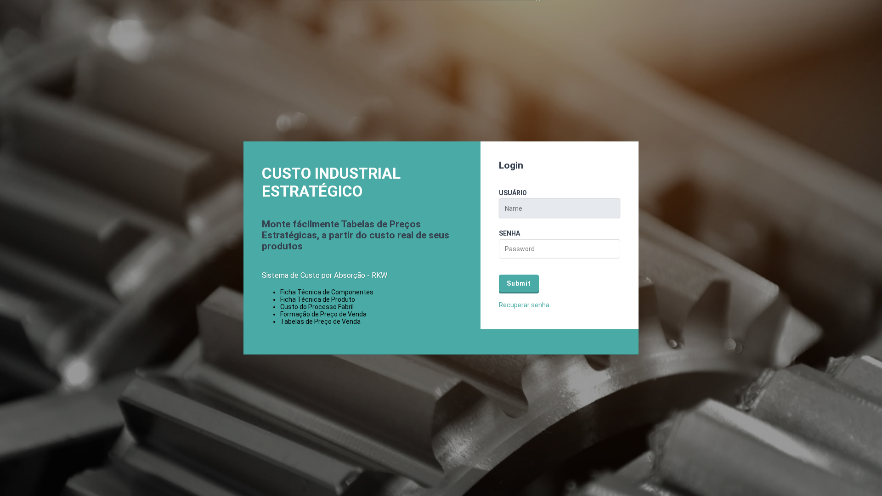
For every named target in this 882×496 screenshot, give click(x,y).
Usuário (513, 193)
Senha (509, 233)
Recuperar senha (524, 305)
